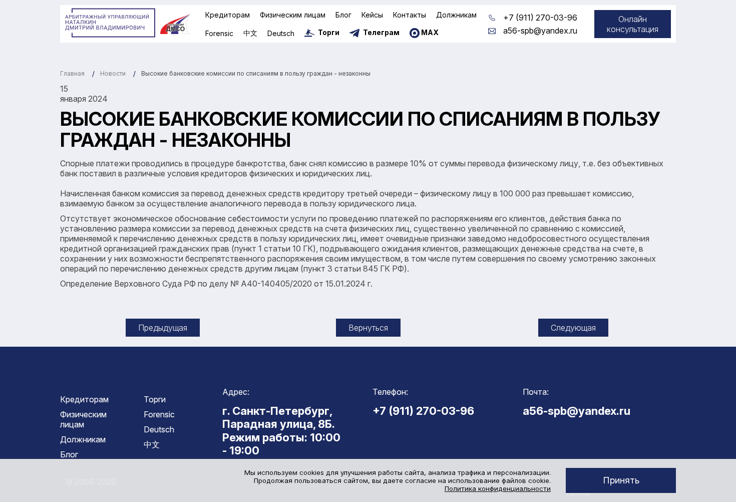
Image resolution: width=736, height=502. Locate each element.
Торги (155, 399)
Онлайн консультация (632, 24)
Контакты (409, 15)
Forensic (219, 33)
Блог (343, 15)
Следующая (573, 328)
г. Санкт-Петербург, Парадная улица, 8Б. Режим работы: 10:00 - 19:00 (281, 430)
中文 (250, 33)
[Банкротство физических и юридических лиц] (110, 23)
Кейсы (372, 15)
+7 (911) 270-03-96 (540, 18)
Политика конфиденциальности (498, 488)
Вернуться (368, 328)
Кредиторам (227, 15)
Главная (72, 73)
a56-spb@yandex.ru (540, 31)
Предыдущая (162, 328)
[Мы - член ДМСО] (175, 24)
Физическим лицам (292, 15)
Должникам (456, 15)
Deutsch (280, 33)
